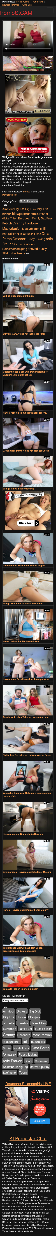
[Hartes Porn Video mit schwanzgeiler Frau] (28, 394)
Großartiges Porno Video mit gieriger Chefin (26, 450)
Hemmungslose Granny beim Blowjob (23, 833)
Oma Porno (40, 1047)
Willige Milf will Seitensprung (18, 488)
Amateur (8, 209)
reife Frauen (12, 1060)
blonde (7, 213)
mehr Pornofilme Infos (13, 185)
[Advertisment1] (28, 93)
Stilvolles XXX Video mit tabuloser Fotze (24, 333)
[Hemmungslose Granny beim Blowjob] (28, 815)
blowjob (18, 213)
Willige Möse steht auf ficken (18, 295)
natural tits (9, 233)
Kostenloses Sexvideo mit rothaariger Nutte (26, 679)
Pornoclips (38, 1)
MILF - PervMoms (29, 201)
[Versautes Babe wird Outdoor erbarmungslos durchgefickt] (28, 774)
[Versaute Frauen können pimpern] (28, 970)
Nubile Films (33, 234)
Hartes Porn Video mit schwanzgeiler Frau (25, 412)
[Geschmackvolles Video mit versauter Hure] (28, 698)
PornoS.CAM (16, 12)
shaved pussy (37, 248)
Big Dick (30, 209)
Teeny (21, 253)
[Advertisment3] (28, 510)
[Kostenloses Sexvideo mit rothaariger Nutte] (28, 661)
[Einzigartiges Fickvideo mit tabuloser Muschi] (28, 853)
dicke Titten (9, 218)
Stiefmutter (9, 253)
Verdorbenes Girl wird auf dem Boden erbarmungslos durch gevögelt (23, 949)
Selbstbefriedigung (14, 248)
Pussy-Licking (35, 239)
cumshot (42, 213)
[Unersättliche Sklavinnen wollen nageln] (28, 547)
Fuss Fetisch (43, 1028)
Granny (18, 222)
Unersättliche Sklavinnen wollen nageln (24, 565)
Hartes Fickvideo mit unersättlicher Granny (26, 909)
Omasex (19, 238)
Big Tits (42, 208)
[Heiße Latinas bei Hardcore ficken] (28, 623)
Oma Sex (27, 4)
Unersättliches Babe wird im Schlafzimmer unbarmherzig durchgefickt (25, 373)
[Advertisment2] (28, 136)
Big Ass (19, 208)
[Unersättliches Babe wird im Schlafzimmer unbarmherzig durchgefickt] (28, 353)
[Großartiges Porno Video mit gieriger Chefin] (28, 432)
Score (18, 244)
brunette (30, 213)
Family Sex (39, 218)
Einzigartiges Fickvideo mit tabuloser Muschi (27, 871)
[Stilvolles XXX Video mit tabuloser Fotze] (28, 315)
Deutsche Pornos (10, 4)
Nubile (21, 234)
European (24, 218)
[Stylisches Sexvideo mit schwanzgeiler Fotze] (28, 736)
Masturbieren (31, 228)
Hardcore (31, 223)
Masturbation (11, 228)
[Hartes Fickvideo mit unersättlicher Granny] (28, 891)
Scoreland (29, 244)
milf (43, 228)
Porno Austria (22, 1)
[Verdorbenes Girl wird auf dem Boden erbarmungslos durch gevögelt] (28, 929)
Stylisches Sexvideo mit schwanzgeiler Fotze (27, 755)
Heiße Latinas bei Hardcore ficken (21, 641)
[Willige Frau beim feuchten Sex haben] (28, 585)
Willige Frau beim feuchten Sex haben (23, 603)
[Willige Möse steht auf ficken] (28, 277)
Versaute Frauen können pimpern (20, 988)
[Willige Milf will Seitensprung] (28, 470)
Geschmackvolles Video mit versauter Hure (26, 717)
